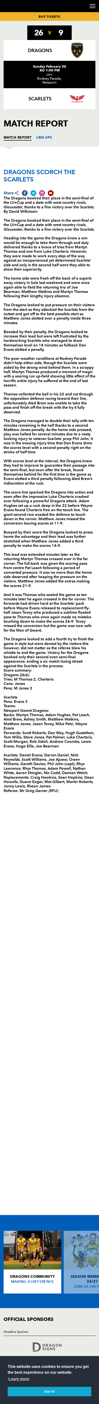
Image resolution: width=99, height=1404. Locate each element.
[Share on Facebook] (25, 193)
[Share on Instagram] (42, 193)
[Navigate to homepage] (9, 11)
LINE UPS (44, 137)
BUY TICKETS (49, 16)
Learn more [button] (18, 1379)
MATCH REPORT (17, 137)
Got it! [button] (49, 1391)
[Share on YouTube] (51, 193)
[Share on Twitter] (33, 193)
